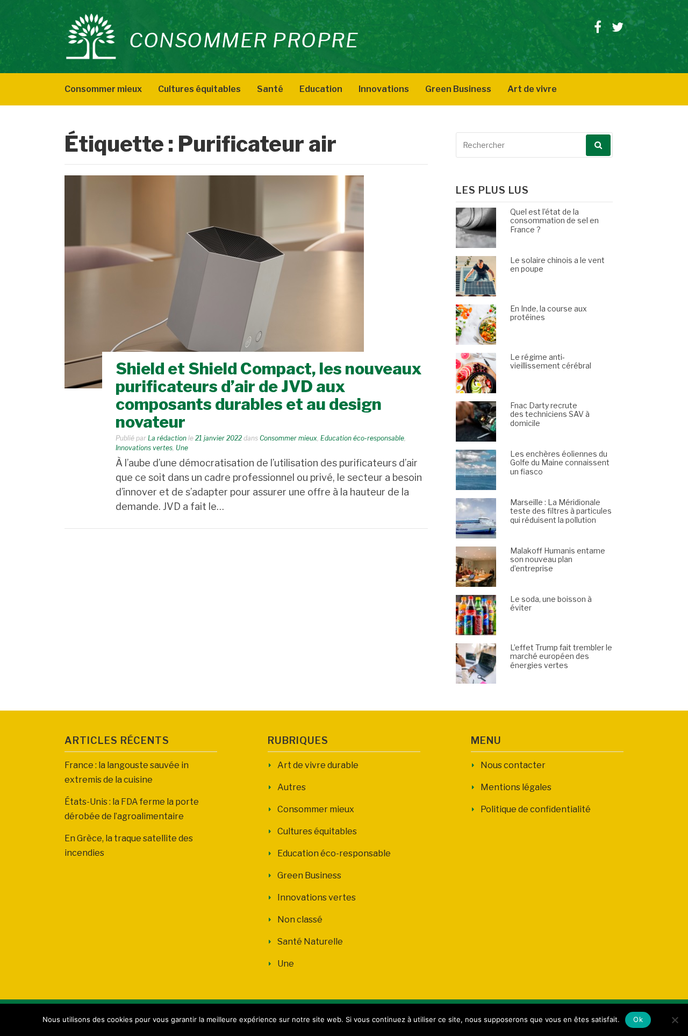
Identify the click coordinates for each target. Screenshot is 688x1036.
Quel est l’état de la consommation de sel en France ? (554, 221)
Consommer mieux (103, 89)
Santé (270, 89)
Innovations (384, 89)
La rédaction (167, 438)
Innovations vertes (144, 448)
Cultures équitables (199, 89)
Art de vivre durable (318, 765)
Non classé (299, 919)
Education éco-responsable (362, 438)
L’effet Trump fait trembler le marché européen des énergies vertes (561, 656)
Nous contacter (513, 765)
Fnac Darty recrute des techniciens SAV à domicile (550, 414)
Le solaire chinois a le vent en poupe (557, 265)
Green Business (458, 89)
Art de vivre (532, 89)
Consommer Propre (244, 40)
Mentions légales (516, 787)
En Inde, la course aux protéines (548, 313)
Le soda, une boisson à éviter (551, 603)
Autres (291, 787)
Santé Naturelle (310, 941)
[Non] (674, 1019)
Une (182, 448)
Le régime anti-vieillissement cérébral (550, 361)
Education (320, 89)
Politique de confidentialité (536, 809)
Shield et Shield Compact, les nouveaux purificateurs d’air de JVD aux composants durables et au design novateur (268, 395)
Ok (638, 1019)
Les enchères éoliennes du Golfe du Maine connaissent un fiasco (560, 463)
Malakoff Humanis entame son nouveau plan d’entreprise (557, 559)
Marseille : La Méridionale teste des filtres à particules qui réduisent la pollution (561, 511)
